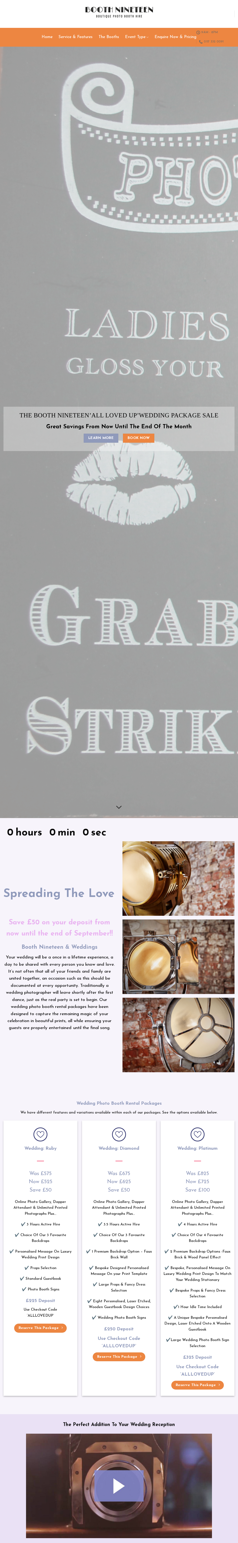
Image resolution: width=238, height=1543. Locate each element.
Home (47, 37)
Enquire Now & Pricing (175, 37)
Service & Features (76, 37)
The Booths (109, 37)
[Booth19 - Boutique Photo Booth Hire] (119, 14)
